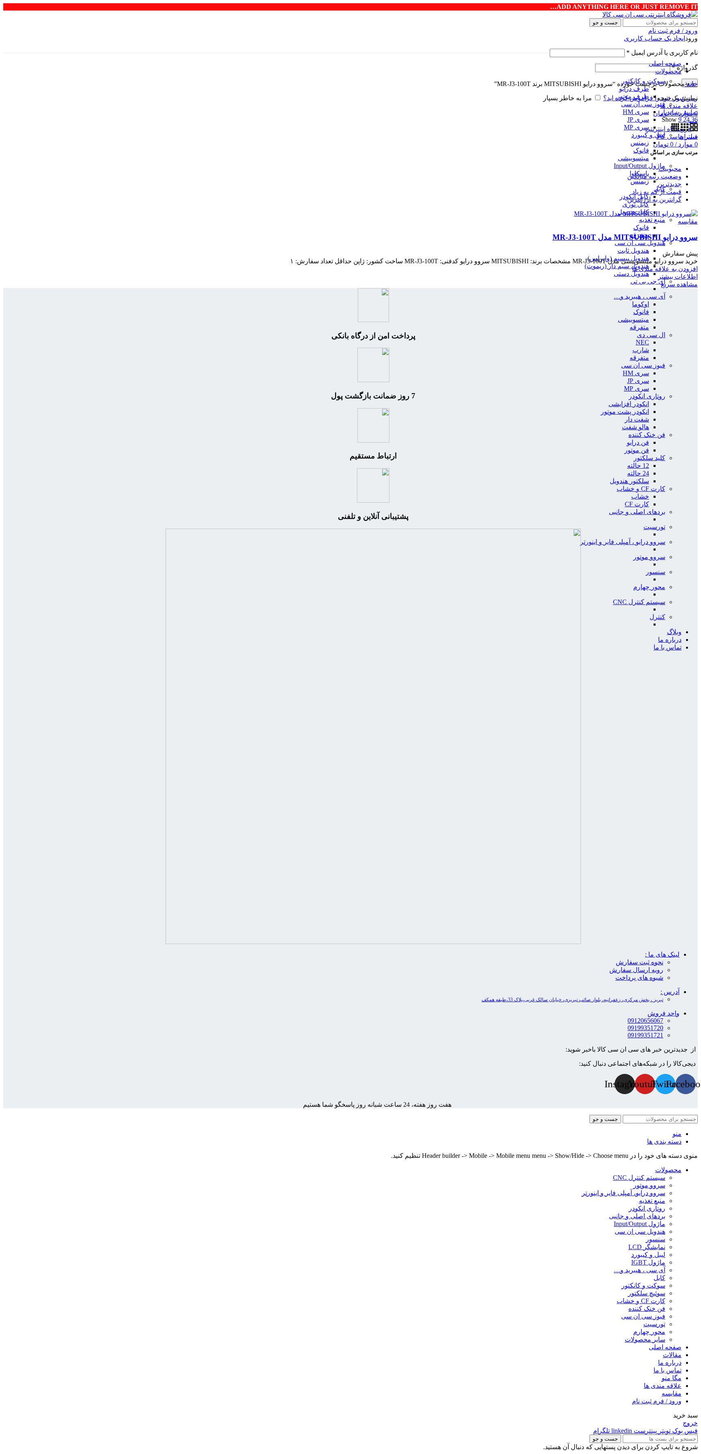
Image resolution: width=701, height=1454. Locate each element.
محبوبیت (670, 168)
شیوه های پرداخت (639, 977)
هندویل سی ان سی (640, 242)
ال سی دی (651, 334)
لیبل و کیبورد (648, 134)
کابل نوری (635, 204)
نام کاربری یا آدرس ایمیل (662, 52)
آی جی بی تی (647, 281)
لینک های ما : (662, 954)
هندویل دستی (631, 273)
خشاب (640, 496)
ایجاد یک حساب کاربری (654, 38)
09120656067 (645, 1020)
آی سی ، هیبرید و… (639, 296)
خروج (690, 1423)
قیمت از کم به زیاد (657, 191)
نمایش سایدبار (679, 112)
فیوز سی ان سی (643, 104)
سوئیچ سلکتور (646, 1293)
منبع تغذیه (652, 219)
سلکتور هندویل (629, 480)
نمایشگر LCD (646, 1246)
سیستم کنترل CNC (639, 601)
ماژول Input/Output (639, 165)
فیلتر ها (688, 136)
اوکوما (640, 304)
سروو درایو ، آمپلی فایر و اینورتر (622, 541)
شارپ (640, 349)
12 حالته (638, 465)
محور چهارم (649, 586)
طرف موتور (633, 96)
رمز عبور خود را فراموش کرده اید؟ (650, 98)
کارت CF (637, 504)
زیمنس (639, 142)
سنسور (655, 571)
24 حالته (638, 473)
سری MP (636, 127)
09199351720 (645, 1027)
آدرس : (669, 991)
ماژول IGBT (648, 1262)
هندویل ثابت (633, 250)
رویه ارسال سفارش (636, 969)
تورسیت (654, 526)
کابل (659, 1277)
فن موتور (636, 450)
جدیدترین (670, 184)
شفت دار (637, 419)
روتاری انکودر (647, 396)
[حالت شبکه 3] (683, 128)
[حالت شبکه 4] (675, 128)
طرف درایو (634, 88)
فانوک (641, 150)
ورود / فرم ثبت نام (657, 1401)
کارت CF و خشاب (641, 488)
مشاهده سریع (679, 284)
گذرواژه (685, 67)
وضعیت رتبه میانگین (654, 176)
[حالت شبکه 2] (693, 128)
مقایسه (672, 1393)
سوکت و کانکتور (643, 1285)
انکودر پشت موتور (625, 411)
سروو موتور (649, 556)
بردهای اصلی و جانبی (637, 511)
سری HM (636, 111)
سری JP (638, 119)
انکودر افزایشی (629, 403)
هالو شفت (635, 427)
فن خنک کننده (646, 434)
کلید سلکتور (649, 457)
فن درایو (638, 442)
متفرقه (639, 327)
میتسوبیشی (633, 158)
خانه (691, 83)
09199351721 (645, 1035)
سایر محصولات (645, 1339)
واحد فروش (663, 1013)
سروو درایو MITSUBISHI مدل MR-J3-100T (625, 237)
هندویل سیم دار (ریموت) (617, 265)
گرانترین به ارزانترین (654, 199)
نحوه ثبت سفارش (639, 962)
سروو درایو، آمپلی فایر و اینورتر (623, 1192)
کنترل (657, 616)
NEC (642, 342)
